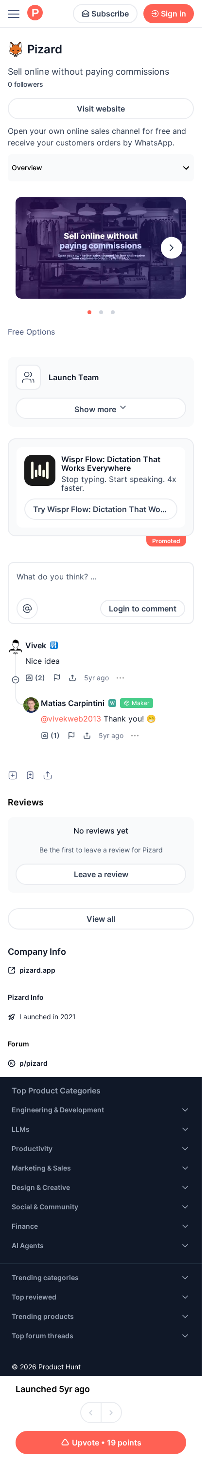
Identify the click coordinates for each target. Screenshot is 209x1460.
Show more (95, 409)
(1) (55, 735)
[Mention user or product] (27, 608)
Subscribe (110, 13)
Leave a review (101, 874)
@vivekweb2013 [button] (71, 718)
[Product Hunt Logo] (35, 13)
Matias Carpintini (72, 703)
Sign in (173, 13)
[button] (15, 647)
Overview (27, 167)
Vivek (35, 645)
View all (101, 919)
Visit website (101, 108)
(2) (40, 678)
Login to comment (142, 608)
